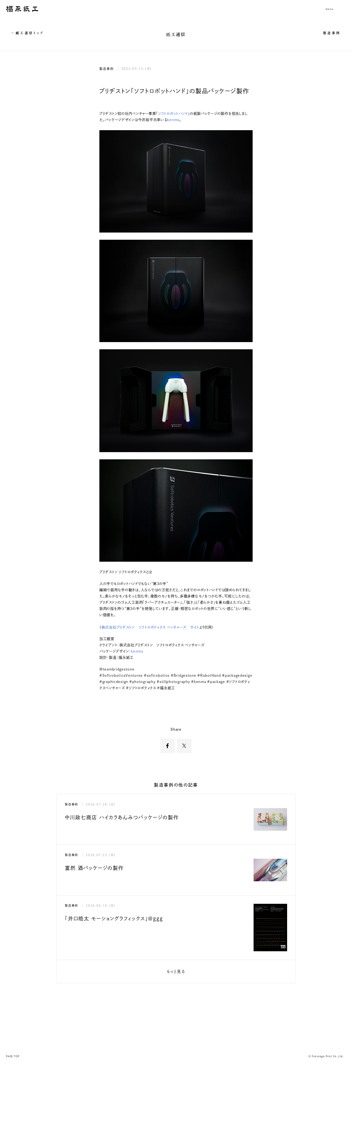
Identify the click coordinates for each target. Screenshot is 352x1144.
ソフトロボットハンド (173, 113)
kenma (173, 120)
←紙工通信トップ (27, 33)
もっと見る (176, 971)
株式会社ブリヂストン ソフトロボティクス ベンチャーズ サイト (150, 627)
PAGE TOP (12, 1056)
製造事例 (332, 33)
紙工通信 (176, 34)
